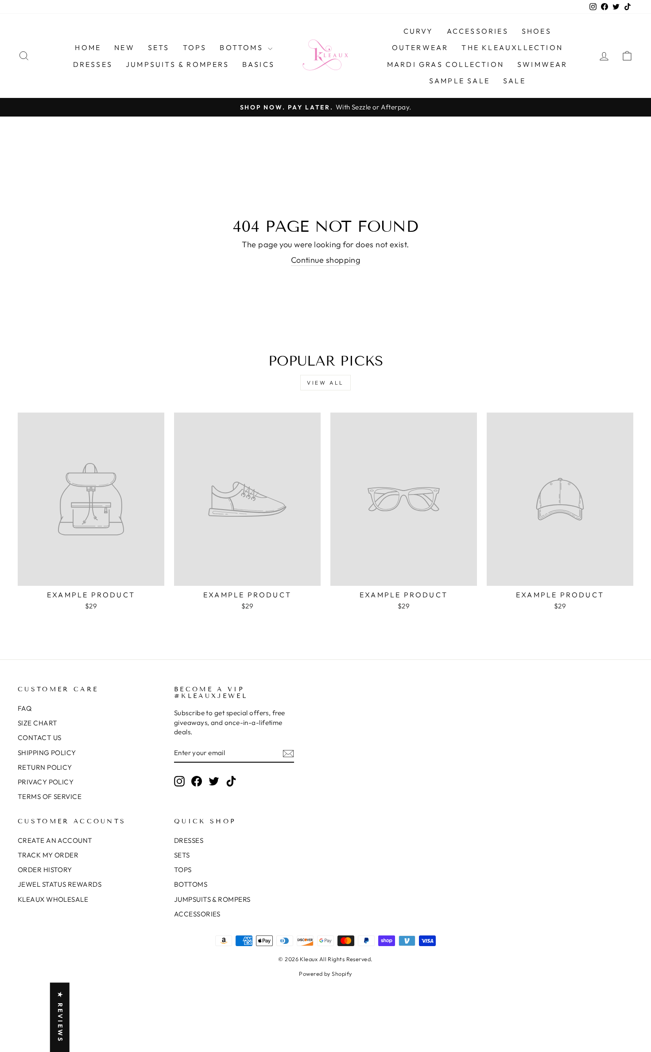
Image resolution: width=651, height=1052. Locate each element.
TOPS (195, 47)
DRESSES (92, 64)
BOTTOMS (243, 47)
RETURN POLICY (45, 767)
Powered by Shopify (325, 973)
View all (325, 382)
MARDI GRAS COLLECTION (445, 64)
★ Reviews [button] (60, 1017)
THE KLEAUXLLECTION (512, 47)
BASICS (258, 64)
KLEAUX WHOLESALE (53, 899)
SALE (514, 80)
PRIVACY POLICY (46, 782)
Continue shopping (325, 260)
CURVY (418, 31)
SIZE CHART (38, 723)
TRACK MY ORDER (48, 855)
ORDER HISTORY (45, 869)
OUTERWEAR (420, 47)
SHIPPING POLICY (47, 752)
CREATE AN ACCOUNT (55, 840)
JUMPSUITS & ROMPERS (177, 64)
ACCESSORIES (477, 31)
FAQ (24, 708)
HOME (88, 47)
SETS (159, 47)
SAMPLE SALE (459, 80)
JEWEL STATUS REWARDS (59, 884)
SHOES (536, 31)
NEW (124, 47)
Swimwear (542, 64)
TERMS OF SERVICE (49, 796)
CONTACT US (40, 737)
